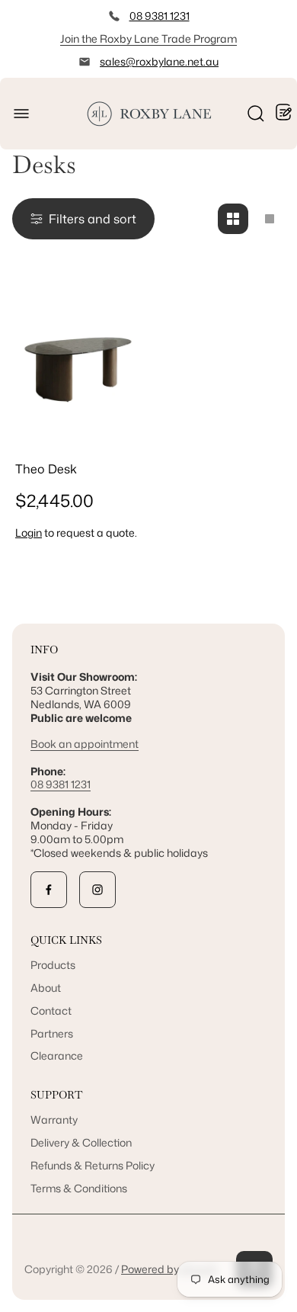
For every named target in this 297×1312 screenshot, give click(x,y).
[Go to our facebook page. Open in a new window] (48, 889)
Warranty (54, 1119)
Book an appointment (84, 743)
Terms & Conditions (78, 1188)
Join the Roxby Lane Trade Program (148, 38)
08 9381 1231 (159, 15)
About (45, 987)
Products (52, 965)
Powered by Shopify (169, 1269)
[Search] (255, 113)
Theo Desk (46, 468)
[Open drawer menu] (21, 113)
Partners (51, 1033)
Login (28, 532)
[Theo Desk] (77, 366)
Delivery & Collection (81, 1142)
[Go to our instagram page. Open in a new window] (97, 889)
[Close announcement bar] (276, 39)
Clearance (56, 1055)
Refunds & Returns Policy (92, 1165)
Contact (51, 1010)
